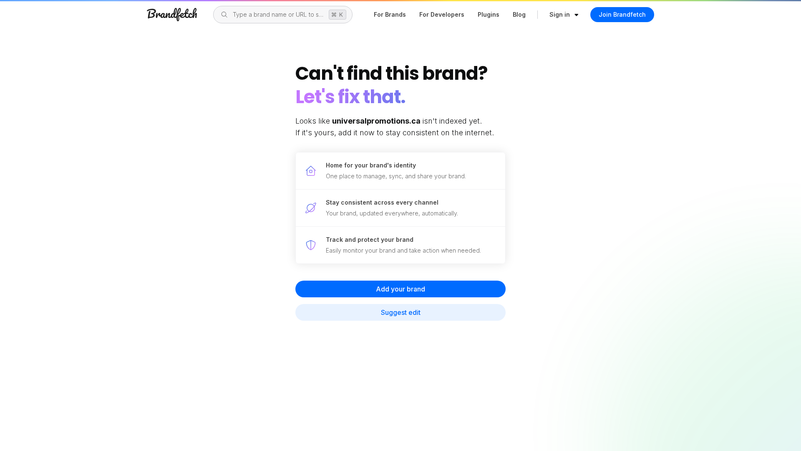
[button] (564, 15)
